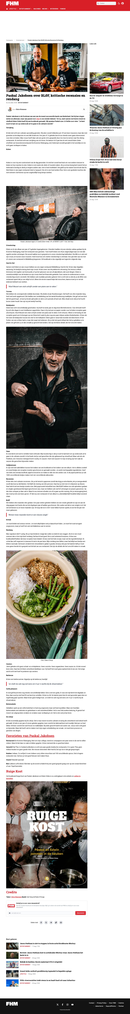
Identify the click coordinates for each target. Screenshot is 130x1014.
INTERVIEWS (54, 9)
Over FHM (112, 1003)
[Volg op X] (84, 109)
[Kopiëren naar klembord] (56, 922)
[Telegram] (51, 922)
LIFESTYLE (12, 9)
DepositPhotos (111, 1006)
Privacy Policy (101, 1003)
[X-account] (58, 1005)
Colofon (121, 1003)
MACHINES (37, 9)
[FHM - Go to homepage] (12, 1004)
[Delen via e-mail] (61, 922)
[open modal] (122, 3)
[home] (7, 9)
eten (38, 119)
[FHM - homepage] (12, 3)
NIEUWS (44, 9)
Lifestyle (23, 974)
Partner (121, 1006)
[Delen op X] (46, 922)
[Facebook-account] (62, 1005)
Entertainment (23, 102)
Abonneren (80, 913)
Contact (91, 1003)
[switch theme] (119, 3)
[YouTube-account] (72, 1005)
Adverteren (99, 1006)
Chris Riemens (16, 897)
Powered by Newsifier (65, 1009)
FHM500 (62, 9)
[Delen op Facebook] (41, 922)
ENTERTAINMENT (25, 9)
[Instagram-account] (67, 1005)
